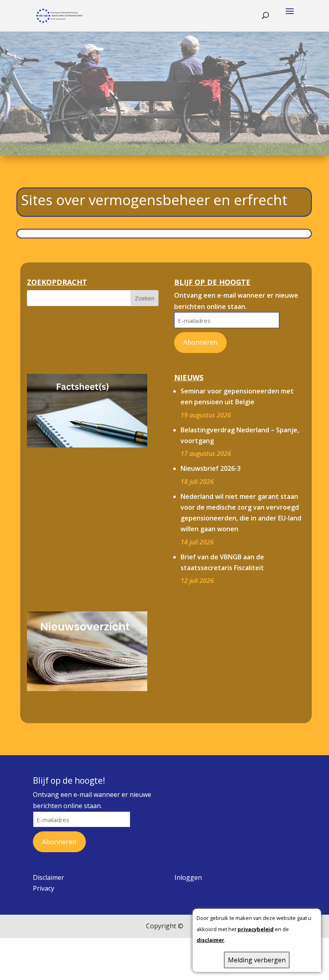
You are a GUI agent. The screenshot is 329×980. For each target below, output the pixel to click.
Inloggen (188, 877)
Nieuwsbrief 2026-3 (211, 468)
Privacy (43, 888)
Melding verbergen (257, 960)
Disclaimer (48, 877)
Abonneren (200, 342)
